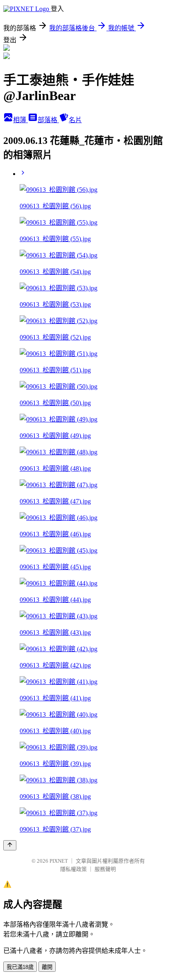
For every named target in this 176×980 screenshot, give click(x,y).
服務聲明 (105, 869)
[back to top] (9, 845)
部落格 (48, 119)
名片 (75, 119)
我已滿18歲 (20, 967)
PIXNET (59, 861)
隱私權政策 (73, 869)
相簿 (20, 119)
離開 (47, 967)
